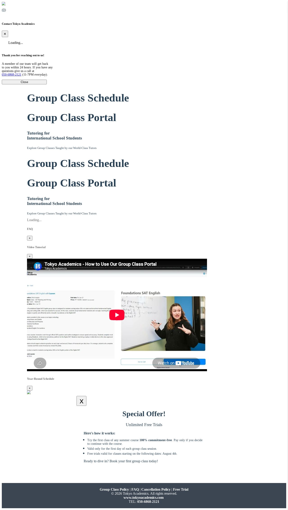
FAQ (135, 489)
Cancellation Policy (156, 489)
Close (24, 82)
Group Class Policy (114, 489)
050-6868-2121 (11, 74)
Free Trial (180, 489)
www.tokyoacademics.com (144, 497)
